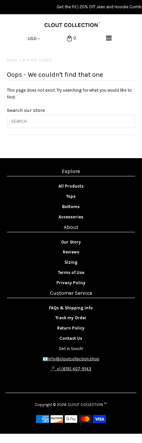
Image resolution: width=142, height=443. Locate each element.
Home (12, 60)
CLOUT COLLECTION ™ (87, 404)
